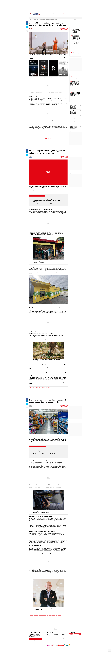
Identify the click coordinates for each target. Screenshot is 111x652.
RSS (62, 636)
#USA (47, 615)
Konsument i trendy (39, 17)
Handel (31, 17)
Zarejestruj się (56, 636)
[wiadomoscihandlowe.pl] (34, 13)
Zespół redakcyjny (48, 635)
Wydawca (63, 634)
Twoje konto (49, 636)
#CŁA (56, 615)
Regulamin (48, 638)
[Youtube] (79, 634)
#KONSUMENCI (36, 615)
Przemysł (67, 17)
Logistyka (61, 17)
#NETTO (40, 387)
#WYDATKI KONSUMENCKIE (42, 615)
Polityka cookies (64, 638)
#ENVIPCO (43, 387)
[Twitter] (27, 27)
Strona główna (31, 19)
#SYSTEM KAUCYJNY (32, 387)
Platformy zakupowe (36, 19)
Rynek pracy (54, 17)
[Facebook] (27, 22)
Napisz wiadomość (65, 29)
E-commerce (47, 17)
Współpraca (56, 634)
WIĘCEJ (79, 17)
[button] (66, 69)
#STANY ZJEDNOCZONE (52, 615)
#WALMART (31, 615)
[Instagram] (75, 634)
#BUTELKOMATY (48, 387)
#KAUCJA (37, 387)
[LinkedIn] (70, 634)
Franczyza (74, 17)
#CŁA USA (59, 615)
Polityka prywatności (56, 639)
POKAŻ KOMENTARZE (48, 138)
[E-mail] (27, 31)
